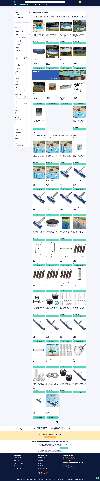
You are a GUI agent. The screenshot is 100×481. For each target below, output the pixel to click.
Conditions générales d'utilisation (59, 479)
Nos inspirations (41, 465)
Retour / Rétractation (17, 458)
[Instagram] (71, 467)
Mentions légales (34, 479)
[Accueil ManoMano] (18, 2)
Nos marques (40, 462)
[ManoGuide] (97, 478)
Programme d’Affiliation (18, 468)
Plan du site (28, 479)
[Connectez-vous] (83, 2)
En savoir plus (60, 451)
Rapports (76, 479)
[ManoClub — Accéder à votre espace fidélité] (80, 2)
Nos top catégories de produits (43, 458)
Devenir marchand (17, 465)
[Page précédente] (55, 422)
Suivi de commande (17, 457)
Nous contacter (16, 462)
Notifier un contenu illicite (18, 463)
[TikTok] (74, 467)
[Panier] (85, 2)
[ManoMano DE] (44, 473)
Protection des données (42, 479)
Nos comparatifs (41, 460)
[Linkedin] (64, 467)
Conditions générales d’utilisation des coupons (22, 470)
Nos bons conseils (41, 457)
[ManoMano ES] (47, 473)
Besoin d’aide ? (16, 460)
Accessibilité (81, 479)
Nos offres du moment (42, 463)
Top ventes (40, 466)
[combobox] (81, 12)
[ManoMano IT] (39, 473)
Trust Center (50, 479)
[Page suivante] (63, 422)
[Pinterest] (69, 467)
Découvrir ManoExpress (42, 468)
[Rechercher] (26, 2)
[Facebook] (66, 467)
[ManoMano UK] (42, 473)
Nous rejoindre (16, 466)
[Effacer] (64, 2)
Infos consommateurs (70, 479)
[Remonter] (85, 474)
